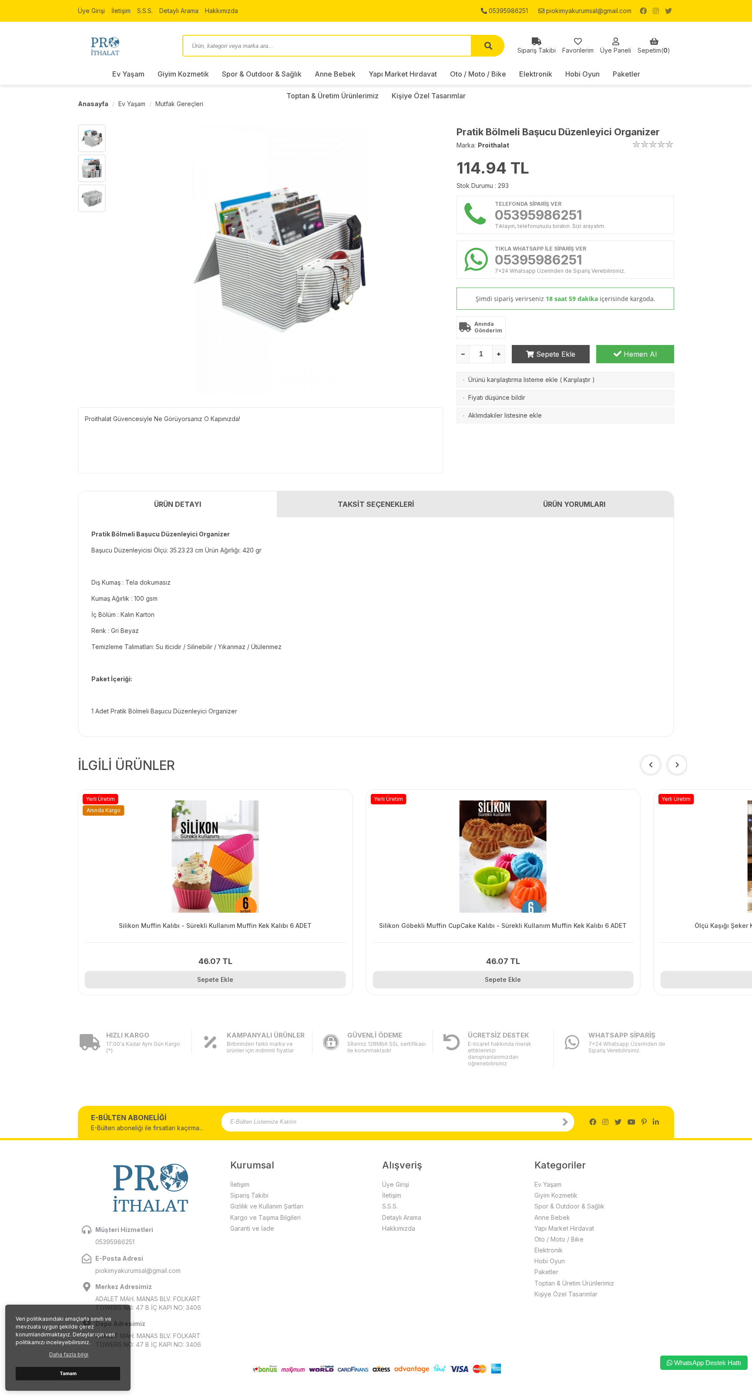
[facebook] (643, 11)
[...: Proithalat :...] (123, 46)
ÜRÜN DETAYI (177, 504)
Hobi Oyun (582, 74)
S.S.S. (145, 10)
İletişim (121, 10)
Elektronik (535, 74)
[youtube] (631, 1122)
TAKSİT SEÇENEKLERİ (376, 504)
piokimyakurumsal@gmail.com (587, 10)
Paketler (626, 74)
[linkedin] (656, 1122)
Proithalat (493, 145)
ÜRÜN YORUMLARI (574, 504)
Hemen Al (639, 354)
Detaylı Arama (178, 10)
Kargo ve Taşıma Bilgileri (265, 1217)
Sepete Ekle (554, 354)
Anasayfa (93, 103)
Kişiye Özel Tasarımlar (566, 1294)
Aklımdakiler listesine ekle (505, 415)
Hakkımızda (221, 10)
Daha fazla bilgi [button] (68, 1354)
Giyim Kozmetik (183, 74)
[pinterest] (644, 1122)
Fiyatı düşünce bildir (496, 397)
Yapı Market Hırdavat (403, 74)
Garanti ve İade (252, 1228)
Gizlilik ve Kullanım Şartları (266, 1206)
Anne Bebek (335, 74)
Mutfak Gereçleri (179, 103)
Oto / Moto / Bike (478, 74)
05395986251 (507, 10)
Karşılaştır (577, 379)
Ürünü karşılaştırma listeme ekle (513, 379)
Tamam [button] (68, 1373)
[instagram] (656, 11)
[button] (677, 765)
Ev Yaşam (128, 74)
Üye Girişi (91, 10)
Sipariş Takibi (249, 1195)
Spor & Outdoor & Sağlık (262, 74)
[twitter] (668, 11)
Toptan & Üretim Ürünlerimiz (574, 1283)
